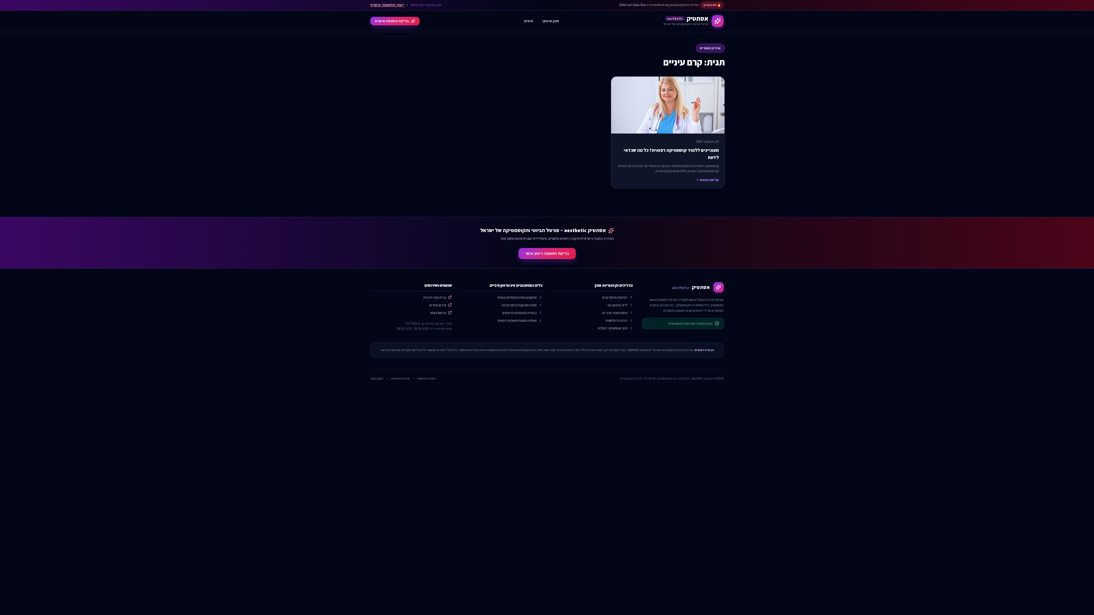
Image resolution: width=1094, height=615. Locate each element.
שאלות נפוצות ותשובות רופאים (517, 320)
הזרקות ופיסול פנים (614, 297)
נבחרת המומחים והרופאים (519, 313)
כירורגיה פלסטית (616, 320)
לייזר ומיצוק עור (617, 305)
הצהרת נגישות (427, 378)
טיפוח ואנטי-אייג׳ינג (614, 313)
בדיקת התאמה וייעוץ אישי (547, 253)
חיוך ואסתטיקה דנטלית (612, 328)
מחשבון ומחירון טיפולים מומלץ (517, 297)
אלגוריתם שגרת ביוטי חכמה (519, 305)
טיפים (528, 21)
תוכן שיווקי (550, 21)
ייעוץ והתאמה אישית (387, 5)
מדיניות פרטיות (400, 378)
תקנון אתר (376, 378)
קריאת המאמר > (707, 180)
